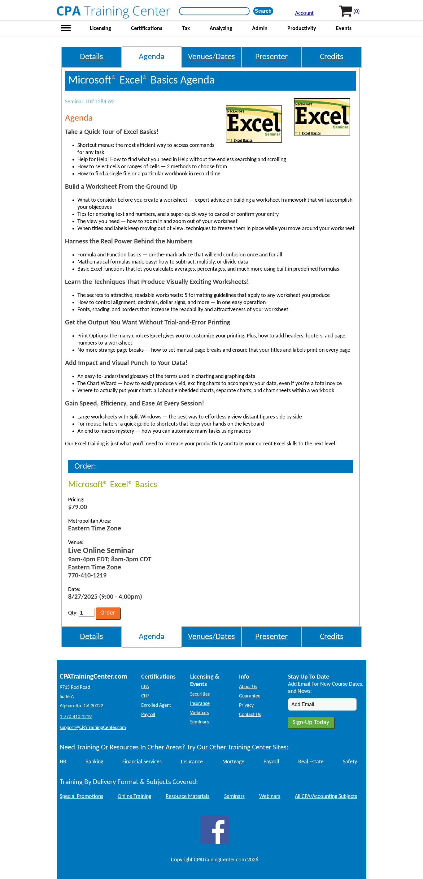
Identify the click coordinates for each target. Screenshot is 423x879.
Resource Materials (187, 797)
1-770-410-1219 (76, 716)
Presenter (271, 57)
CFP (145, 696)
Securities (200, 694)
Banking (94, 762)
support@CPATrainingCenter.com (93, 727)
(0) (356, 12)
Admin (260, 29)
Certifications (146, 29)
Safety (350, 762)
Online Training (134, 797)
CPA (145, 686)
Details (91, 57)
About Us (248, 686)
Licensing (100, 29)
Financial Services (142, 762)
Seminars (199, 722)
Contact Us (250, 714)
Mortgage (233, 762)
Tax (186, 29)
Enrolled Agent (156, 705)
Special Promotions (81, 797)
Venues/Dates (211, 57)
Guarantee (249, 696)
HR (63, 762)
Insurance (200, 703)
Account (304, 13)
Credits (331, 57)
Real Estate (311, 762)
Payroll (148, 714)
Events (343, 29)
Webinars (199, 712)
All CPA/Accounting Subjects (326, 797)
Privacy (246, 705)
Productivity (301, 29)
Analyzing (221, 29)
